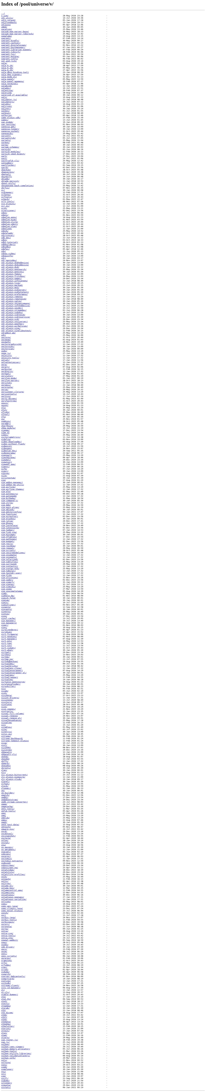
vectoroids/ (7, 346)
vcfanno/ (6, 195)
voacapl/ (6, 852)
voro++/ (5, 924)
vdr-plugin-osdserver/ (14, 290)
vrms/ (4, 967)
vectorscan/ (7, 349)
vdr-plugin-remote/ (12, 296)
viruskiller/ (8, 686)
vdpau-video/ (8, 253)
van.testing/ (8, 124)
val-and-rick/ (9, 61)
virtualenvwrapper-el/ (14, 673)
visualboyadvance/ (11, 720)
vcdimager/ (7, 192)
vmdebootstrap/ (9, 799)
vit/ (3, 725)
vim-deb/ (6, 505)
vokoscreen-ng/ (9, 867)
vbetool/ (6, 174)
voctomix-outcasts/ (12, 861)
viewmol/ (6, 460)
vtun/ (4, 1033)
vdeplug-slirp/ (9, 222)
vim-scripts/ (8, 550)
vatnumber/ (7, 163)
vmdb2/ (4, 797)
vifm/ (4, 469)
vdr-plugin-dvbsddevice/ (15, 265)
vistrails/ (7, 711)
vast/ (4, 158)
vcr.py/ (5, 206)
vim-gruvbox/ (8, 519)
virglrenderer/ (9, 630)
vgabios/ (6, 421)
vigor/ (4, 471)
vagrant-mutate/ (10, 56)
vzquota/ (6, 1085)
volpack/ (6, 879)
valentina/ (7, 90)
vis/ (3, 688)
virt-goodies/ (9, 636)
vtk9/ (4, 1019)
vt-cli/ (5, 992)
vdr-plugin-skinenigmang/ (15, 303)
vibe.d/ (5, 432)
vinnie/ (5, 614)
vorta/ (4, 929)
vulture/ (6, 1062)
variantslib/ (8, 138)
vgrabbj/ (6, 423)
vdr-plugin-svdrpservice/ (15, 317)
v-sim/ (4, 16)
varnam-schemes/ (10, 147)
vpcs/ (4, 949)
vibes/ (4, 435)
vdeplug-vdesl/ (9, 224)
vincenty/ (6, 609)
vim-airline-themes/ (12, 489)
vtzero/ (5, 1037)
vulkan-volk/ (8, 1058)
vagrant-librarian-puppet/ (16, 49)
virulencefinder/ (11, 684)
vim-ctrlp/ (7, 503)
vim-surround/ (9, 564)
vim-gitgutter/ (9, 516)
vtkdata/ (6, 1022)
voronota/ (6, 926)
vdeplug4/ (6, 228)
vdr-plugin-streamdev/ (14, 310)
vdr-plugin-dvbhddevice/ (15, 262)
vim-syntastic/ (9, 566)
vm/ (3, 790)
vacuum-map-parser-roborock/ (17, 34)
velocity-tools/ (10, 358)
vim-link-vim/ (9, 532)
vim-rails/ (7, 543)
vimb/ (4, 593)
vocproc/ (6, 856)
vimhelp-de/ (7, 596)
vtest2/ (5, 1003)
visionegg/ (7, 700)
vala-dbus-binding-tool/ (15, 72)
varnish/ (6, 149)
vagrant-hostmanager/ (13, 47)
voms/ (4, 904)
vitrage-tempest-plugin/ (15, 741)
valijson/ (6, 106)
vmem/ (4, 804)
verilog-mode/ (9, 378)
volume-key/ (7, 888)
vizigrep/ (6, 750)
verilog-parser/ (10, 380)
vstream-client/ (10, 985)
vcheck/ (5, 199)
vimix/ (4, 602)
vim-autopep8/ (9, 496)
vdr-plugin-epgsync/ (12, 272)
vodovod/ (6, 863)
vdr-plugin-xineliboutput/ (16, 330)
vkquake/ (6, 766)
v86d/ (4, 27)
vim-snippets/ (9, 557)
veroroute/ (7, 387)
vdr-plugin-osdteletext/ (15, 292)
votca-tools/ (8, 935)
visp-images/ (8, 709)
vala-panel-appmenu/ (12, 81)
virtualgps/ (7, 675)
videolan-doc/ (9, 451)
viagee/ (5, 430)
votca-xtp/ (7, 938)
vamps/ (4, 120)
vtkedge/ (6, 1024)
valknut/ (6, 113)
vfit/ (4, 410)
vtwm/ (4, 1035)
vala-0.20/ (7, 70)
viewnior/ (6, 462)
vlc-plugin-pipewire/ (13, 777)
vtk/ (3, 1010)
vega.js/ (6, 353)
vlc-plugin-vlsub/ (11, 779)
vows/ (4, 942)
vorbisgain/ (7, 922)
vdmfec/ (5, 249)
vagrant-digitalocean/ (14, 45)
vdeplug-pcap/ (9, 219)
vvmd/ (4, 1067)
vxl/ (3, 1074)
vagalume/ (6, 36)
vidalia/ (6, 439)
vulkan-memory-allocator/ (15, 1049)
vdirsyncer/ (7, 235)
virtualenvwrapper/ (12, 670)
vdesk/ (4, 231)
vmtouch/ (6, 827)
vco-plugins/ (8, 204)
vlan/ (4, 770)
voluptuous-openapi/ (12, 897)
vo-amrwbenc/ (8, 849)
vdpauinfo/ (7, 256)
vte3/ (4, 1001)
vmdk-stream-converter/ (14, 802)
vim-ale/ (6, 491)
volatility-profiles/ (13, 874)
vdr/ (3, 258)
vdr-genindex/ (9, 260)
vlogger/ (6, 788)
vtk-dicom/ (7, 1012)
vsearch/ (6, 974)
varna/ (4, 145)
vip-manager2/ (9, 623)
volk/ (4, 877)
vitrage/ (6, 736)
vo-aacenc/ (7, 847)
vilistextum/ (8, 478)
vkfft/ (4, 761)
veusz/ (4, 403)
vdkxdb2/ (6, 247)
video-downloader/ (11, 441)
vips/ (4, 627)
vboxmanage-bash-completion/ (17, 185)
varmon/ (5, 142)
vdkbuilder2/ (8, 244)
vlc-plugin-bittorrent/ (14, 775)
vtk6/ (4, 1015)
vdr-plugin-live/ (11, 283)
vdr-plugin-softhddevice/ (15, 306)
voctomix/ (6, 858)
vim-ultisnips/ (9, 577)
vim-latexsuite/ (10, 528)
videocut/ (6, 446)
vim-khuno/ (7, 523)
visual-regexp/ (9, 716)
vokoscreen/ (7, 865)
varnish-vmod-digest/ (13, 154)
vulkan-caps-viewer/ (12, 1046)
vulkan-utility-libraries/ (16, 1053)
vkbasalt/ (6, 752)
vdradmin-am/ (8, 333)
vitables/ (6, 727)
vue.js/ (5, 1042)
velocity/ (6, 355)
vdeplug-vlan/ (9, 226)
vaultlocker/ (8, 165)
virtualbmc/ (7, 664)
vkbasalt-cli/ (9, 754)
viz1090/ (6, 747)
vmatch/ (5, 795)
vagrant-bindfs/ (10, 40)
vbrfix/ (5, 188)
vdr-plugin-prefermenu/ (14, 294)
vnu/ (3, 845)
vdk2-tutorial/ (9, 242)
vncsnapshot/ (8, 836)
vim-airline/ (8, 487)
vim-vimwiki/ (8, 587)
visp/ (4, 707)
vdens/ (4, 215)
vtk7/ (4, 1017)
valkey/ (5, 111)
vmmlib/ (5, 818)
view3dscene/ (8, 457)
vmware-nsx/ (7, 829)
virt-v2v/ (6, 645)
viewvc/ (5, 466)
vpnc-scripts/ (9, 956)
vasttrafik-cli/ (10, 161)
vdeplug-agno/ (9, 217)
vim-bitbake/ (8, 498)
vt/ (3, 990)
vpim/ (4, 951)
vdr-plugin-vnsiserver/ (14, 321)
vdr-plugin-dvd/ (10, 267)
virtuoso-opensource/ (13, 682)
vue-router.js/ (9, 1040)
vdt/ (3, 335)
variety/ (6, 140)
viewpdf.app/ (8, 464)
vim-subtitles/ (9, 562)
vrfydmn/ (6, 965)
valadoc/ (6, 88)
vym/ (3, 1076)
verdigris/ (7, 371)
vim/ (3, 480)
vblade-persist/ (10, 181)
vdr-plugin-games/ (11, 278)
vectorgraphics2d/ (11, 344)
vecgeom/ (6, 340)
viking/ (5, 473)
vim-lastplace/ (9, 525)
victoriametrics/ (11, 437)
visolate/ (6, 704)
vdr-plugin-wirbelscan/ (14, 326)
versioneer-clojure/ (12, 392)
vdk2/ (4, 240)
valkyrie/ (6, 115)
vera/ (4, 364)
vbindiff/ (6, 176)
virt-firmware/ (9, 634)
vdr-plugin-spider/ (12, 308)
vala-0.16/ (7, 68)
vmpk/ (4, 822)
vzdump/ (5, 1080)
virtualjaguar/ (9, 677)
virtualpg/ (7, 679)
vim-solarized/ (9, 559)
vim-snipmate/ (9, 555)
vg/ (3, 419)
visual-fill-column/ (12, 713)
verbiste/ (6, 369)
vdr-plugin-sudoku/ (12, 312)
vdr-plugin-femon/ (11, 274)
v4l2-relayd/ (8, 20)
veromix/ (6, 385)
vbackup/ (6, 170)
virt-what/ (7, 650)
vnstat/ (5, 843)
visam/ (4, 691)
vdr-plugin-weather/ (12, 324)
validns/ (6, 104)
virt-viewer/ (8, 648)
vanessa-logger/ (10, 129)
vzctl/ (4, 1078)
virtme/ (5, 657)
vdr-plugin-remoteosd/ (14, 299)
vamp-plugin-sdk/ (11, 117)
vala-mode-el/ (9, 77)
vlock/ (4, 786)
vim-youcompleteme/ (12, 591)
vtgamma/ (6, 1006)
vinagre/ (6, 607)
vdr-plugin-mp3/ (10, 287)
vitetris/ (6, 732)
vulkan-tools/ (9, 1051)
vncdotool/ (7, 833)
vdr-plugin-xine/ (11, 328)
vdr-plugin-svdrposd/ (13, 315)
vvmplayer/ (7, 1069)
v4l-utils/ (7, 18)
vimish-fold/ (8, 598)
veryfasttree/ (9, 401)
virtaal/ (6, 652)
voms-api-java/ (9, 906)
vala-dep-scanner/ (11, 74)
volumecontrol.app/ (12, 890)
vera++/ (5, 367)
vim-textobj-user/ (11, 573)
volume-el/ (7, 886)
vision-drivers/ (10, 698)
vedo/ (4, 351)
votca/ (4, 931)
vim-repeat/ (7, 548)
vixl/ (4, 745)
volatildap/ (7, 870)
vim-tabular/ (8, 571)
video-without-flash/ (13, 444)
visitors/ (6, 702)
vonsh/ (4, 913)
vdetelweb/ (7, 233)
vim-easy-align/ (10, 507)
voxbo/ (4, 945)
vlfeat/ (5, 784)
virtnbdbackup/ (9, 661)
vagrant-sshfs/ (9, 59)
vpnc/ (4, 954)
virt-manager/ (9, 639)
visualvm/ (6, 722)
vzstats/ (6, 1087)
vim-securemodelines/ (13, 553)
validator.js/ (9, 99)
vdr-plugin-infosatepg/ (14, 281)
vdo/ (3, 251)
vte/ (3, 997)
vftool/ (5, 414)
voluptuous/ (7, 895)
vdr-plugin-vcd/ (10, 319)
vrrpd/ (4, 969)
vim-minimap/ (8, 534)
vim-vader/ (7, 580)
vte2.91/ (6, 999)
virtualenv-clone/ (11, 668)
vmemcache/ (7, 806)
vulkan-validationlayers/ (15, 1056)
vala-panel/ (7, 79)
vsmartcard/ (7, 978)
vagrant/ (6, 38)
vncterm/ (6, 838)
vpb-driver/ (7, 947)
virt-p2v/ (6, 641)
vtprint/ (6, 1028)
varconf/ (6, 136)
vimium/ (5, 600)
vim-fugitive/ (9, 514)
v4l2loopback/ (9, 22)
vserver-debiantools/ (13, 976)
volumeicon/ (7, 892)
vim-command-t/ (9, 500)
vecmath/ (6, 342)
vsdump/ (5, 972)
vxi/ (3, 1071)
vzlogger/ (6, 1083)
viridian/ (6, 632)
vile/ (4, 475)
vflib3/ (5, 412)
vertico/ (6, 396)
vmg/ (3, 813)
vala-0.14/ (7, 65)
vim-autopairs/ (9, 494)
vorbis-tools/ (9, 920)
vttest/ (5, 1031)
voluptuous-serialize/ (14, 899)
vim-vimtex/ (7, 584)
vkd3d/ (4, 756)
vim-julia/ (7, 521)
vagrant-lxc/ (8, 54)
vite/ (4, 729)
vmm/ (3, 815)
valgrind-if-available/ (14, 95)
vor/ (3, 915)
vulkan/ (5, 1044)
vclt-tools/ (7, 201)
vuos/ (4, 1065)
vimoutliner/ (8, 605)
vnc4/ (4, 831)
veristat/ (6, 383)
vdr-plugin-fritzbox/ (13, 276)
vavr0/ (4, 167)
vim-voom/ (6, 589)
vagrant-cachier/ (11, 43)
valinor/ (6, 108)
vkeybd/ (5, 759)
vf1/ (3, 407)
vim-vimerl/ (7, 582)
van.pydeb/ (7, 122)
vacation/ (6, 29)
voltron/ (6, 883)
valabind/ (6, 86)
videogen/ (6, 448)
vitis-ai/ (6, 734)
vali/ (4, 97)
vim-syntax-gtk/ (10, 568)
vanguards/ (7, 133)
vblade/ (5, 179)
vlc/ (3, 772)
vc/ (3, 190)
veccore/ (6, 337)
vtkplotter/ (7, 1026)
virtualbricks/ (9, 666)
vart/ (4, 156)
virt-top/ (6, 643)
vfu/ (3, 417)
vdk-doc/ (6, 238)
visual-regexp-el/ (11, 718)
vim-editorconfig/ (11, 512)
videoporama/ (8, 453)
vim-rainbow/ (8, 546)
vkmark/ (5, 763)
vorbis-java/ (8, 917)
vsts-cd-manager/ (11, 988)
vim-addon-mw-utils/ (12, 485)
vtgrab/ (5, 1008)
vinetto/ (6, 611)
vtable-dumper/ (9, 994)
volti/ (4, 881)
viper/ (4, 625)
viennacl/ (6, 455)
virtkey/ (6, 654)
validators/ (7, 102)
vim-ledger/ (7, 530)
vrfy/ (4, 963)
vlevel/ (5, 781)
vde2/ (4, 213)
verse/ (4, 389)
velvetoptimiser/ (11, 362)
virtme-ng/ (7, 659)
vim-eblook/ (7, 509)
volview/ (6, 901)
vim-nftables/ (9, 537)
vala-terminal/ (9, 83)
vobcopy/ (6, 854)
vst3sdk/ (6, 983)
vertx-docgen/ (9, 398)
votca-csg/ (7, 933)
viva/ (4, 743)
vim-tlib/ (6, 575)
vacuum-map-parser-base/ (15, 31)
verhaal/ (6, 374)
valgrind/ (6, 93)
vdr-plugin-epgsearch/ (14, 269)
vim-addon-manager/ (12, 482)
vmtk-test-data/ (10, 824)
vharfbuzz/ (7, 426)
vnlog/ (4, 840)
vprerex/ (6, 958)
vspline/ (6, 981)
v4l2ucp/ (6, 25)
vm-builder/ (7, 793)
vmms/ (4, 820)
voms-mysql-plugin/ (12, 911)
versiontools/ (9, 394)
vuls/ (4, 1060)
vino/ (4, 616)
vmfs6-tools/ (8, 811)
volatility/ (7, 872)
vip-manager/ (8, 620)
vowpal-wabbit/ (9, 940)
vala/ (4, 63)
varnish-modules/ (11, 151)
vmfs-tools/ (7, 809)
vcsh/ (4, 208)
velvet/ (5, 360)
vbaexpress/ (7, 172)
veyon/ (4, 405)
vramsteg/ (6, 960)
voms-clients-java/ (12, 908)
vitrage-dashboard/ (12, 738)
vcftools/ (6, 197)
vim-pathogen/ (9, 539)
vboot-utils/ (8, 183)
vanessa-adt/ (8, 127)
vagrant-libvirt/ (11, 52)
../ (3, 13)
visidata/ (6, 695)
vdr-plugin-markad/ (12, 285)
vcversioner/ (8, 210)
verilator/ (7, 376)
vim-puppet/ (7, 541)
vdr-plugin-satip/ (11, 301)
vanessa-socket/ (10, 131)
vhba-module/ (8, 428)
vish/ (4, 693)
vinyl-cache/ (8, 618)
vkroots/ (6, 768)
